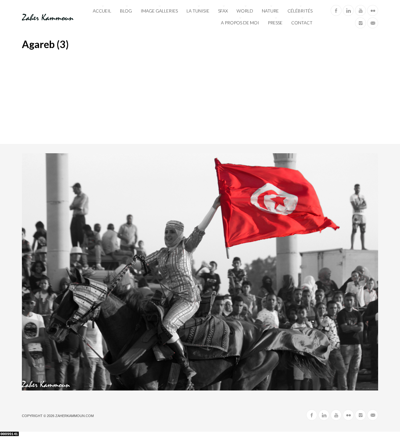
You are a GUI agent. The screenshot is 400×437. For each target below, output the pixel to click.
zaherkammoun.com (74, 416)
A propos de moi (240, 22)
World (245, 10)
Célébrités (300, 10)
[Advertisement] (200, 97)
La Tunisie (198, 10)
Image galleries (159, 10)
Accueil (102, 10)
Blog (126, 10)
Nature (270, 10)
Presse (275, 22)
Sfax (223, 10)
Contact (301, 22)
